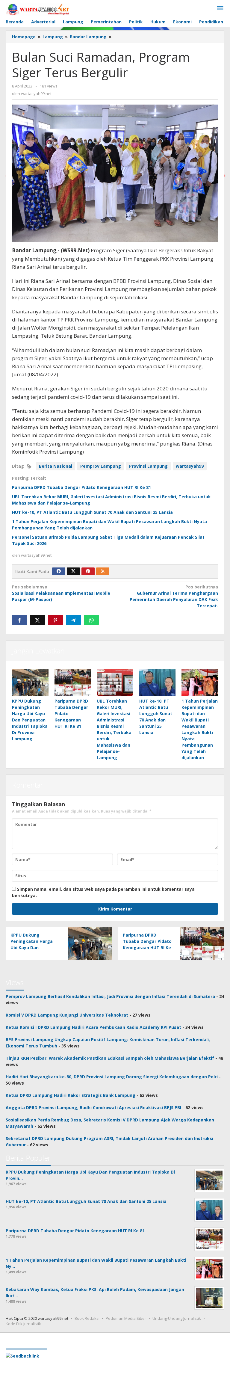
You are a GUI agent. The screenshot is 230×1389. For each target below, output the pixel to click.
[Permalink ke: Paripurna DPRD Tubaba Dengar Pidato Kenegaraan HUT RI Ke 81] (73, 682)
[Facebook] (58, 571)
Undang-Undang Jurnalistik (176, 1318)
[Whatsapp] (91, 620)
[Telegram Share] (73, 620)
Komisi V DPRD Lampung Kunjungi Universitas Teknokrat (67, 1015)
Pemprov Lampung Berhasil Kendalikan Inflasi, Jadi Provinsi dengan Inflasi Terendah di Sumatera (110, 996)
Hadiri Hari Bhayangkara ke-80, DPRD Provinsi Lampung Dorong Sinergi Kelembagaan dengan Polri (112, 1077)
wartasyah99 (190, 466)
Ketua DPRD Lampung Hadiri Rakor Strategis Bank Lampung (70, 1095)
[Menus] (220, 8)
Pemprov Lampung (100, 466)
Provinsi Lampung (148, 466)
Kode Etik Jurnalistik (23, 1323)
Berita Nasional (55, 466)
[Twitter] (73, 571)
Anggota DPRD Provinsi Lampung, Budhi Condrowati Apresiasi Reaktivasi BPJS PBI (93, 1107)
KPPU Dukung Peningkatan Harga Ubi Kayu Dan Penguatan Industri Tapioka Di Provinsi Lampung (30, 720)
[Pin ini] (55, 620)
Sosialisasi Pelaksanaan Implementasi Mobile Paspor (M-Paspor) (61, 593)
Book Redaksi (87, 1318)
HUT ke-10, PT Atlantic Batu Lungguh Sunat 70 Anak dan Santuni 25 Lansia (92, 512)
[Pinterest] (88, 571)
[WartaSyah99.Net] (38, 9)
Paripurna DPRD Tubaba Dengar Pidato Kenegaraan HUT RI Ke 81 (81, 487)
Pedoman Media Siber (126, 1318)
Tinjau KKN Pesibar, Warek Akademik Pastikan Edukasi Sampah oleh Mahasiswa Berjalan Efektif (110, 1058)
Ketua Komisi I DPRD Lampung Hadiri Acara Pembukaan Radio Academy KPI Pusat (93, 1027)
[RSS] (102, 571)
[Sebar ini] (19, 620)
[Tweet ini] (37, 620)
